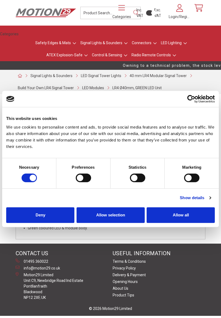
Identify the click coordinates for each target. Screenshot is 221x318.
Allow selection (110, 215)
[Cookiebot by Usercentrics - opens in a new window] (191, 99)
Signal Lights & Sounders (101, 43)
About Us (120, 288)
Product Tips (123, 295)
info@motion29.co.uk (42, 268)
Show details (192, 197)
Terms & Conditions (129, 261)
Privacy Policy (124, 268)
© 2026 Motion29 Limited (110, 308)
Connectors (141, 43)
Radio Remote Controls (151, 55)
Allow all (181, 215)
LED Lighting (171, 43)
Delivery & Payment (129, 275)
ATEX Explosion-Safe (64, 55)
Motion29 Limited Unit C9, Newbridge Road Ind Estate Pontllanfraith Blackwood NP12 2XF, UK (53, 286)
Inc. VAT (139, 13)
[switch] (83, 178)
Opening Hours (125, 281)
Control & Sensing (107, 55)
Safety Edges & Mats (53, 43)
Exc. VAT (157, 13)
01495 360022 (36, 261)
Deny (40, 215)
